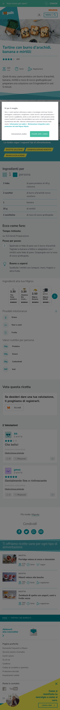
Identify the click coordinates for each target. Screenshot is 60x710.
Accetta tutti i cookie (40, 134)
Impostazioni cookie (19, 134)
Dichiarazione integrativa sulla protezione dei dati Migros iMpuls (27, 125)
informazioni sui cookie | (18, 124)
